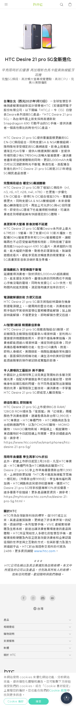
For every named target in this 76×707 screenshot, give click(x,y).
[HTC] (38, 4)
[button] (66, 698)
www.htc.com (45, 551)
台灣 (40, 608)
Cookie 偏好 (16, 701)
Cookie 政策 (58, 690)
